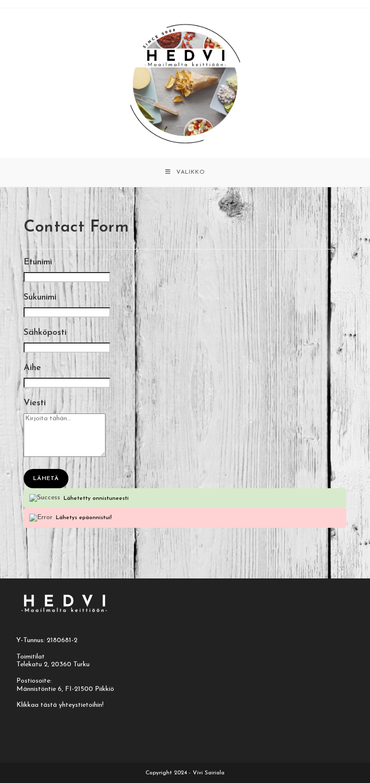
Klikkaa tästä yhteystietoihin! (60, 705)
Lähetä (46, 478)
